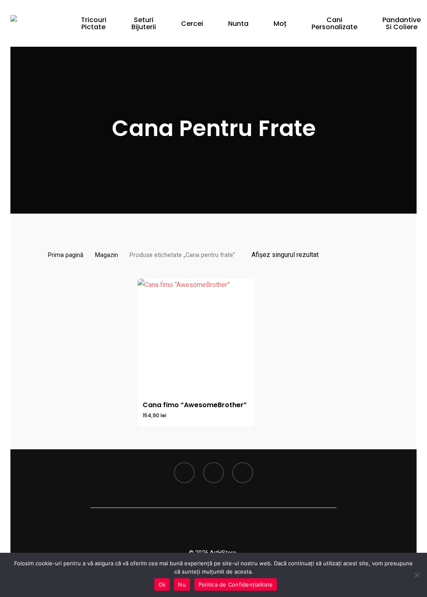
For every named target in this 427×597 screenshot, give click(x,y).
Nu (182, 584)
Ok (162, 584)
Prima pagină (65, 255)
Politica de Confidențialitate (235, 584)
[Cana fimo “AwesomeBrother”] (196, 337)
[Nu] (416, 575)
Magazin (106, 255)
